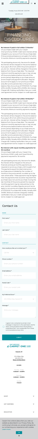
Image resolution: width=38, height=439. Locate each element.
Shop (6, 396)
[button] (28, 4)
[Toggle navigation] (2, 3)
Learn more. (6, 429)
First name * (6, 218)
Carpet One (4, 21)
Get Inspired (9, 404)
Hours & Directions (19, 360)
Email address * (7, 271)
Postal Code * (6, 282)
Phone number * (7, 259)
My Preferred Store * (8, 294)
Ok (19, 432)
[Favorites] (31, 4)
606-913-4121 (19, 14)
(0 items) (35, 3)
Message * (5, 305)
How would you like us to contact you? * (14, 248)
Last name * (5, 230)
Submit (19, 337)
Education (8, 412)
